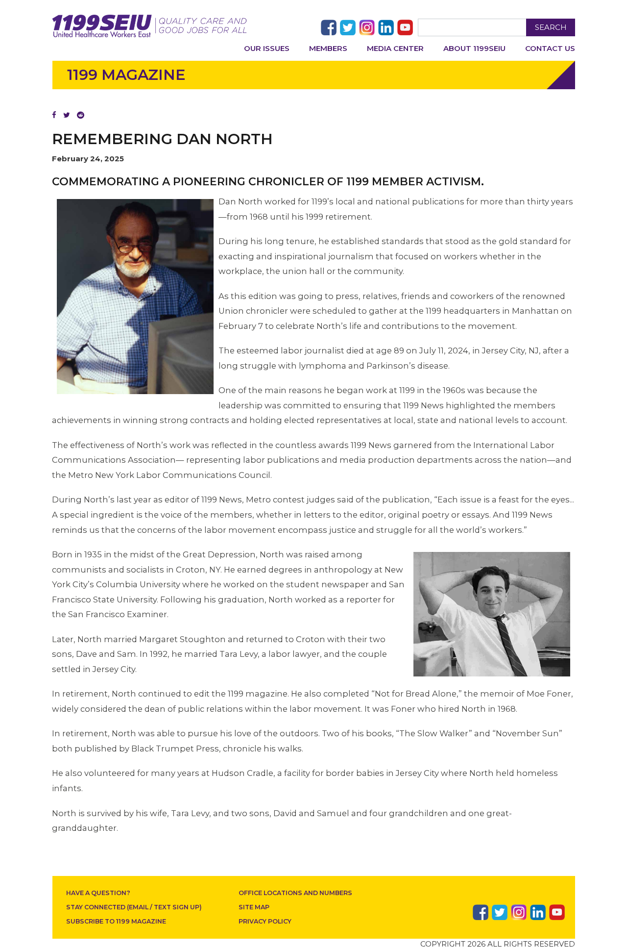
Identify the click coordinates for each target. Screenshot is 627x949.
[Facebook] (54, 115)
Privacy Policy (265, 921)
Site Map (254, 907)
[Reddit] (80, 115)
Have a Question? (98, 893)
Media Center (395, 48)
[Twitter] (66, 115)
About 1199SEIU (474, 48)
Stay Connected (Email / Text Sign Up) (134, 907)
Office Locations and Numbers (295, 893)
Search (551, 27)
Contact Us (550, 48)
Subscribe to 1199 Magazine (116, 921)
